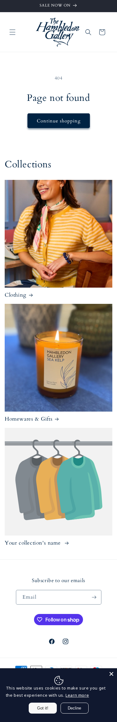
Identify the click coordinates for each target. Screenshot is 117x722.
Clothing (16, 295)
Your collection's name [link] (33, 543)
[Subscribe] (94, 597)
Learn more (77, 695)
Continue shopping (58, 121)
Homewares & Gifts (28, 419)
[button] (12, 32)
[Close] (111, 674)
